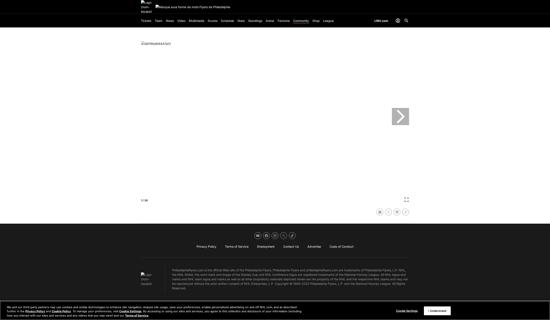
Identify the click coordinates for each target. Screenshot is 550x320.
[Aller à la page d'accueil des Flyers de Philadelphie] (147, 7)
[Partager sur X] (388, 212)
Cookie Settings (130, 311)
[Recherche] (406, 20)
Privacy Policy (35, 311)
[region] (275, 310)
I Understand (437, 310)
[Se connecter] (397, 20)
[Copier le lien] (405, 212)
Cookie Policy (61, 311)
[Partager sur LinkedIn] (397, 212)
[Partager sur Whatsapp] (379, 212)
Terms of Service (136, 315)
